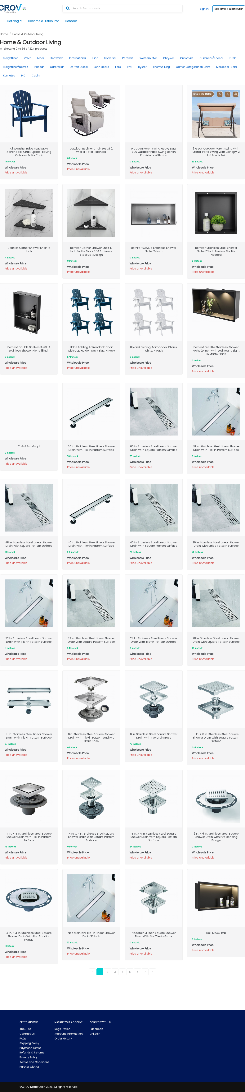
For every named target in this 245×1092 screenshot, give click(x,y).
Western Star (148, 58)
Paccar (39, 67)
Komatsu (9, 75)
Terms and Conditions (34, 1062)
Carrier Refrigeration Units (193, 67)
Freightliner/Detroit (15, 67)
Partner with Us (29, 1067)
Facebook (96, 1029)
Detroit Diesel (79, 67)
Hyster (142, 67)
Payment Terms (30, 1048)
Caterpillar (57, 67)
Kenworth (57, 58)
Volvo (27, 58)
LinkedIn (95, 1034)
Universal (110, 58)
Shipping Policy (29, 1043)
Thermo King (161, 67)
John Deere (101, 67)
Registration (62, 1029)
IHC (23, 75)
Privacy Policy (29, 1057)
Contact (71, 21)
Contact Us (27, 1034)
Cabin (36, 75)
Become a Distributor (229, 9)
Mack (40, 58)
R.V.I (129, 67)
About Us (25, 1029)
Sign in (204, 9)
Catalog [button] (13, 21)
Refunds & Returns (32, 1052)
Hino (95, 58)
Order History (63, 1038)
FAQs (23, 1038)
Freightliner (10, 58)
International (77, 58)
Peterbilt (127, 58)
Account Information (69, 1034)
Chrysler (168, 58)
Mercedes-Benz (226, 67)
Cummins (186, 58)
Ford (118, 67)
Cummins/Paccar (211, 58)
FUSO (232, 58)
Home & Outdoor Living (27, 34)
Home (4, 34)
